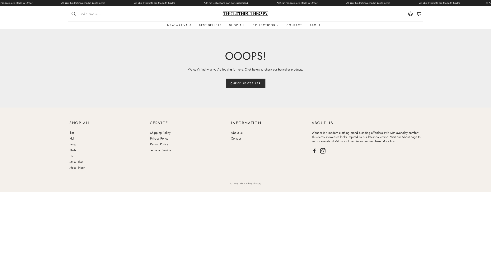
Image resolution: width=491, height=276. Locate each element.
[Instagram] (322, 151)
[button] (94, 13)
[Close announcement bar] (487, 3)
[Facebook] (314, 151)
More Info (388, 141)
